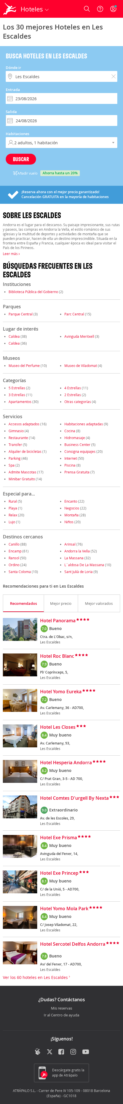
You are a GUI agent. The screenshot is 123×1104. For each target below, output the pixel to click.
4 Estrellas (72, 388)
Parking (15, 458)
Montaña (71, 515)
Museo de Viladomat (80, 365)
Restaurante (18, 437)
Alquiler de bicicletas (25, 451)
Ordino (14, 564)
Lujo (12, 522)
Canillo (14, 544)
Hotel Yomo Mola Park (64, 909)
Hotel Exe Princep (59, 873)
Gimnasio (16, 430)
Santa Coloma (20, 571)
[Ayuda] (100, 8)
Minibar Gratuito (22, 479)
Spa (12, 465)
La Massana (74, 558)
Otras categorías (77, 401)
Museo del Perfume (24, 365)
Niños (69, 522)
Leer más (11, 253)
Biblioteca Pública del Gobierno (33, 291)
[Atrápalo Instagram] (73, 1052)
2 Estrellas (72, 394)
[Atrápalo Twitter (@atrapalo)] (49, 1052)
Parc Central (74, 314)
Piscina (70, 465)
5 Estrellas (17, 388)
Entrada (13, 90)
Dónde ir (13, 68)
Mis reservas (61, 1008)
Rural (13, 501)
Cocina (69, 430)
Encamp (15, 551)
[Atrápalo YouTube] (85, 1052)
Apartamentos (20, 401)
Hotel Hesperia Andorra (66, 763)
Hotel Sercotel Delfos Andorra (72, 944)
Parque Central (21, 314)
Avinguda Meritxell (79, 336)
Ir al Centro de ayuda (61, 1015)
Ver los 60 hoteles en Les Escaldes (36, 977)
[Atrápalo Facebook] (61, 1052)
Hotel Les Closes (58, 727)
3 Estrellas (17, 394)
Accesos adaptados (24, 424)
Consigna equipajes (80, 451)
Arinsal (70, 544)
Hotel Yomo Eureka (61, 692)
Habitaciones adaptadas (83, 424)
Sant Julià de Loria (78, 571)
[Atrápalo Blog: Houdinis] (37, 1051)
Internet (70, 458)
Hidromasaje (74, 437)
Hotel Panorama (58, 621)
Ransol (14, 558)
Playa (13, 508)
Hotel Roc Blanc (57, 656)
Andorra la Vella (77, 551)
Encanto (70, 501)
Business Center (77, 444)
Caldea (14, 336)
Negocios (71, 508)
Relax (13, 515)
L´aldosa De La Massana (84, 564)
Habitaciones (17, 134)
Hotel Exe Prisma (58, 838)
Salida (11, 112)
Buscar (21, 159)
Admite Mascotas (22, 472)
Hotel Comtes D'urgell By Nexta (74, 798)
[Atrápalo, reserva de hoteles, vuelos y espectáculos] (9, 9)
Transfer (15, 444)
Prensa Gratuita (77, 472)
